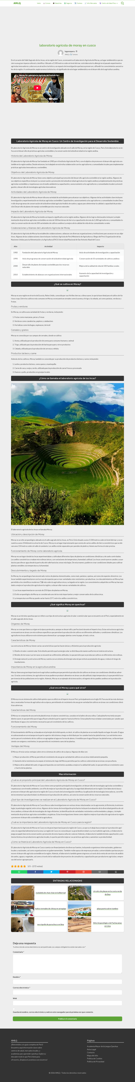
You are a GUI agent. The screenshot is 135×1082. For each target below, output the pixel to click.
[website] (76, 51)
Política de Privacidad (95, 1061)
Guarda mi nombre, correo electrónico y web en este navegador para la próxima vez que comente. (53, 1012)
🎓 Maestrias (57, 3)
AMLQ (17, 3)
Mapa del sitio (92, 1055)
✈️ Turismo (78, 3)
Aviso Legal (91, 1049)
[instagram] (84, 872)
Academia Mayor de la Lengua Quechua (102, 1046)
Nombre (17, 977)
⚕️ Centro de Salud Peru (107, 3)
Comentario (18, 952)
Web (15, 998)
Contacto (91, 1052)
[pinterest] (67, 872)
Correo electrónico (21, 988)
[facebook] (35, 872)
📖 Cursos (46, 3)
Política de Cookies (94, 1058)
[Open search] (122, 3)
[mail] (100, 872)
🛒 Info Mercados (91, 3)
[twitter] (51, 872)
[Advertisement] (67, 26)
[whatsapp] (19, 872)
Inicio (39, 3)
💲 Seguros (68, 3)
